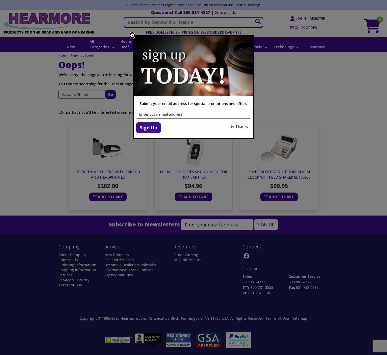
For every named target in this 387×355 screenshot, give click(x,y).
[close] (132, 35)
